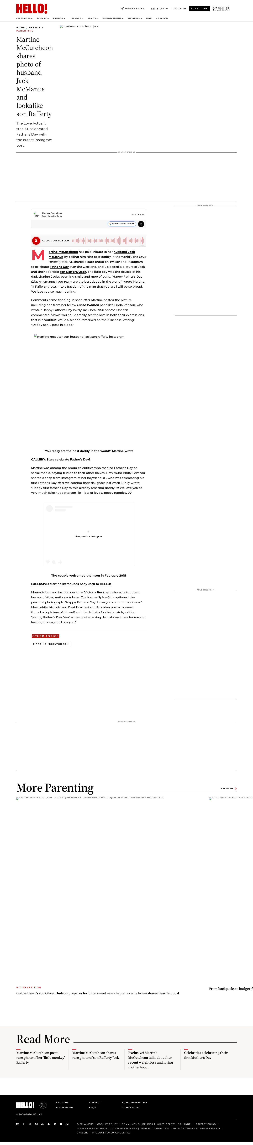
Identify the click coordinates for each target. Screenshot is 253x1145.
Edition (158, 8)
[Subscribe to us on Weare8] (61, 1124)
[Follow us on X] (30, 1124)
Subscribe (199, 8)
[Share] (141, 224)
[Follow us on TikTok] (36, 1124)
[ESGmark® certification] (41, 1105)
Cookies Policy (107, 1124)
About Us (62, 1102)
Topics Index (131, 1107)
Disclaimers (85, 1124)
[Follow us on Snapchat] (48, 1124)
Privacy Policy (206, 1124)
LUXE (149, 18)
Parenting (25, 30)
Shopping (134, 18)
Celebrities (23, 18)
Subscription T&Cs (134, 1102)
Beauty (91, 18)
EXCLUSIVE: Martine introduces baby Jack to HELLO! (71, 584)
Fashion (58, 18)
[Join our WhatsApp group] (67, 1124)
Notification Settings (92, 1128)
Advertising (64, 1107)
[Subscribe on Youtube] (42, 1124)
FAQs (92, 1107)
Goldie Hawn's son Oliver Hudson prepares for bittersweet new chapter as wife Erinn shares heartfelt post (97, 993)
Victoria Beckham (98, 592)
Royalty (41, 18)
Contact (95, 1102)
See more (227, 788)
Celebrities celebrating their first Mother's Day (206, 1055)
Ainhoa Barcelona (52, 213)
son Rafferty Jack (73, 271)
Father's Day (59, 266)
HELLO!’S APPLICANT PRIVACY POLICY (196, 1128)
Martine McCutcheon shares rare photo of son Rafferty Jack (95, 1055)
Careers (82, 1132)
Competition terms (124, 1128)
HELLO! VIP (162, 18)
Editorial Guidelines (155, 1128)
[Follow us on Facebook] (24, 1124)
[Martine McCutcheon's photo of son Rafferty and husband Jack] (221, 9)
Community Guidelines (137, 1124)
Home (20, 27)
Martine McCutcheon (63, 251)
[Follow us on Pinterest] (55, 1124)
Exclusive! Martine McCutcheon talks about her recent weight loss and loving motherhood (150, 1060)
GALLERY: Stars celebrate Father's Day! (60, 459)
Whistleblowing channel (174, 1124)
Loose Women (88, 305)
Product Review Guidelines (111, 1132)
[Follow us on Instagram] (17, 1124)
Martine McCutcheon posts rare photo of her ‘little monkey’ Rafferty (40, 1057)
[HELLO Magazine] (31, 8)
